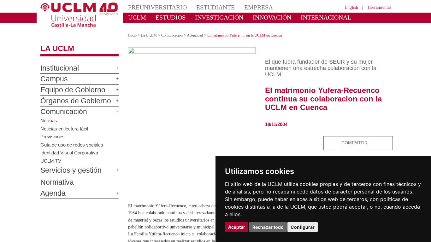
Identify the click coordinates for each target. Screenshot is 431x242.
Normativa (54, 177)
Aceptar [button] (236, 227)
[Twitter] (364, 137)
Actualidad (201, 29)
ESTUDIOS (165, 17)
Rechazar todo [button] (268, 227)
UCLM (135, 17)
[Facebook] (371, 137)
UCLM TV (50, 155)
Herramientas (377, 7)
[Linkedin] (386, 137)
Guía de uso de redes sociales (73, 139)
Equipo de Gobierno (66, 84)
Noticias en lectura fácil (65, 123)
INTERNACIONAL (299, 17)
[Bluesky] (378, 137)
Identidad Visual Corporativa (71, 147)
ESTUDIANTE (204, 7)
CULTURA (341, 17)
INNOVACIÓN (253, 17)
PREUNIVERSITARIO (153, 7)
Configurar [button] (303, 227)
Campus (51, 73)
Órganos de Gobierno (68, 95)
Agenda (50, 188)
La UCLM (54, 43)
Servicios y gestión (65, 165)
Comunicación (59, 106)
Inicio (133, 29)
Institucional (57, 62)
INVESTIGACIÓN (208, 17)
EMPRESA (242, 7)
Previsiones (53, 131)
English (346, 7)
